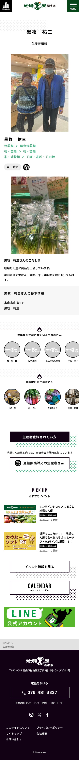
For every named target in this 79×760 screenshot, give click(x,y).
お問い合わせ (14, 739)
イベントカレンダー (39, 590)
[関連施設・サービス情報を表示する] (6, 6)
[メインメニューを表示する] (73, 6)
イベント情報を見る (39, 566)
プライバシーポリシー (49, 727)
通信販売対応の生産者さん (43, 462)
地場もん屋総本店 (39, 6)
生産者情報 (8, 646)
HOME (6, 643)
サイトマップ (14, 733)
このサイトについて (18, 727)
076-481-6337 (42, 692)
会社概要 (41, 733)
